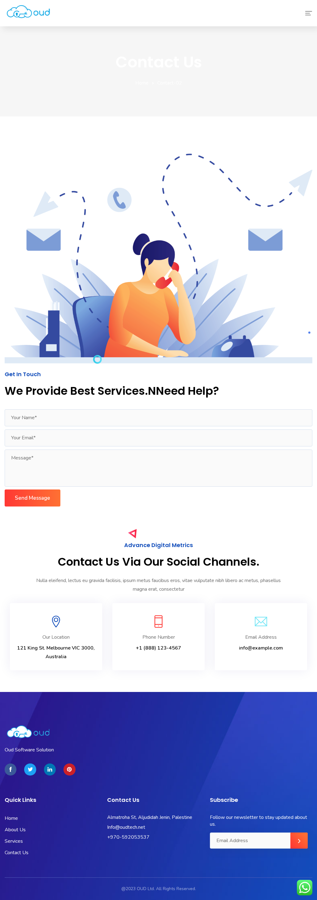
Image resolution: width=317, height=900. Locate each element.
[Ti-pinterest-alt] (69, 769)
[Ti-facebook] (10, 769)
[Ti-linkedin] (50, 769)
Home (142, 83)
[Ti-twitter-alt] (30, 769)
